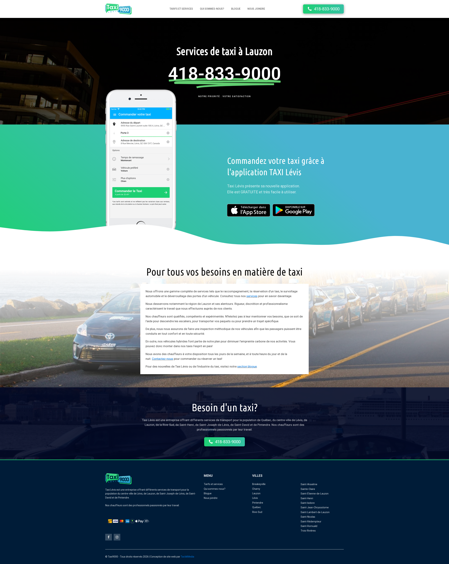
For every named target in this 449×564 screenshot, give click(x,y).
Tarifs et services (181, 8)
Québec (256, 507)
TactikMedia (187, 556)
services (251, 296)
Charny (256, 488)
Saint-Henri (307, 498)
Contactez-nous (162, 358)
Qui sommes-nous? (212, 8)
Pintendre (257, 502)
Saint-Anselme (309, 484)
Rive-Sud (257, 512)
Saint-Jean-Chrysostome (315, 507)
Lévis (255, 498)
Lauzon (256, 493)
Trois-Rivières (308, 530)
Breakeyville (259, 484)
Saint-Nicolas (308, 516)
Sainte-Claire (308, 489)
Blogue (235, 8)
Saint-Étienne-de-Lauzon (315, 493)
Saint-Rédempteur (311, 521)
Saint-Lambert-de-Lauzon (315, 512)
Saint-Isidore (308, 502)
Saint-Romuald (309, 526)
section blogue (247, 366)
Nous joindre (256, 8)
